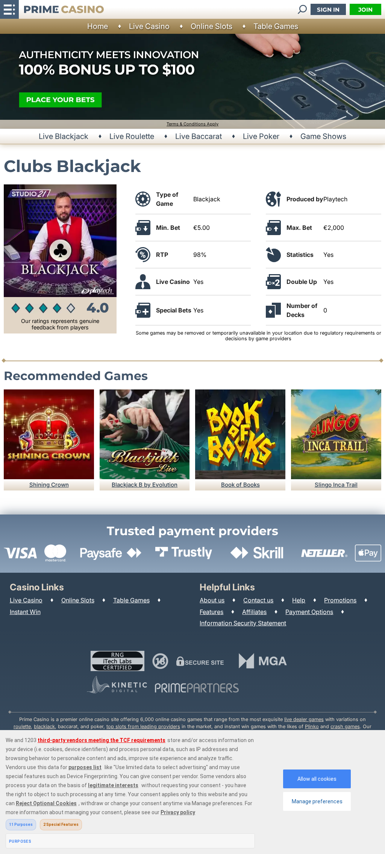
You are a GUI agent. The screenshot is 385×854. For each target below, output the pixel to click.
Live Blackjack (63, 136)
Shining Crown (49, 484)
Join (365, 9)
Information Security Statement (243, 623)
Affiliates (254, 612)
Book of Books (240, 484)
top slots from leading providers (143, 726)
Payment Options (309, 612)
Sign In (328, 9)
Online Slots (211, 26)
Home (97, 26)
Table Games (275, 26)
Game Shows (323, 136)
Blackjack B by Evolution (144, 484)
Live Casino (149, 26)
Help (298, 600)
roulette (22, 726)
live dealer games (304, 719)
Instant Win (25, 612)
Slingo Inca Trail (336, 484)
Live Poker (261, 136)
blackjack (44, 726)
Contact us (258, 600)
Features (211, 612)
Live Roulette (131, 136)
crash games (345, 726)
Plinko (312, 726)
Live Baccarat (198, 136)
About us (212, 600)
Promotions (340, 600)
